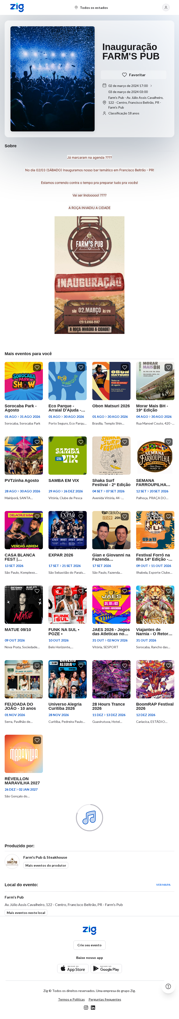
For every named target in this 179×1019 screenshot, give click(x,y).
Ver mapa (163, 884)
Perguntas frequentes (105, 999)
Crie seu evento (89, 945)
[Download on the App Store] (73, 968)
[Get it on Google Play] (106, 968)
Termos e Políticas (71, 999)
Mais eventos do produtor (45, 865)
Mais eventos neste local (26, 913)
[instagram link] (86, 1007)
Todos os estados (94, 8)
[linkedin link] (93, 1007)
